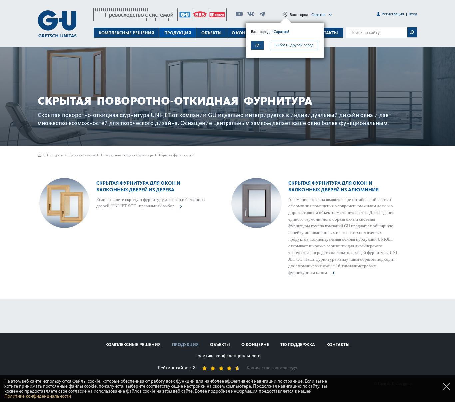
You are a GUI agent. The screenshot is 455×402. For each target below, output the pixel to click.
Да (257, 45)
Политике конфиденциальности (37, 396)
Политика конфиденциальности (227, 356)
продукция (185, 344)
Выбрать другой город (294, 45)
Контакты (326, 32)
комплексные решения (133, 344)
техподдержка (297, 344)
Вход (413, 14)
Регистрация (393, 14)
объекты (211, 32)
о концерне (255, 344)
